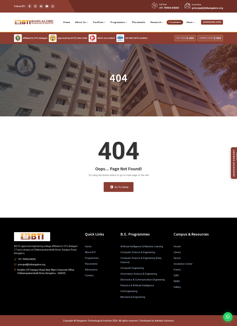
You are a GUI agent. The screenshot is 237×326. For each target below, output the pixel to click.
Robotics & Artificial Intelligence (137, 285)
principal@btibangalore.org (207, 8)
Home (66, 22)
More (190, 22)
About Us (80, 22)
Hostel (177, 246)
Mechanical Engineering (132, 297)
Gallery (177, 287)
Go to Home (121, 187)
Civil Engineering (128, 291)
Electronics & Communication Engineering (142, 279)
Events (177, 269)
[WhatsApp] (52, 6)
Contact (89, 275)
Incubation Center (183, 263)
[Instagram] (35, 6)
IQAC (176, 275)
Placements (138, 22)
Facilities (98, 22)
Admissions (91, 269)
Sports (177, 258)
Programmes (117, 22)
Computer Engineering (132, 268)
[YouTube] (47, 6)
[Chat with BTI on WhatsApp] (227, 316)
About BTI (90, 252)
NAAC (177, 281)
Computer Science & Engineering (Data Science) (140, 260)
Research (155, 22)
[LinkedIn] (41, 6)
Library (177, 252)
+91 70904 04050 (169, 7)
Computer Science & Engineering (137, 252)
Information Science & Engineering (138, 273)
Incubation (175, 22)
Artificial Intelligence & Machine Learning (141, 246)
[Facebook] (29, 6)
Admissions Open (212, 22)
